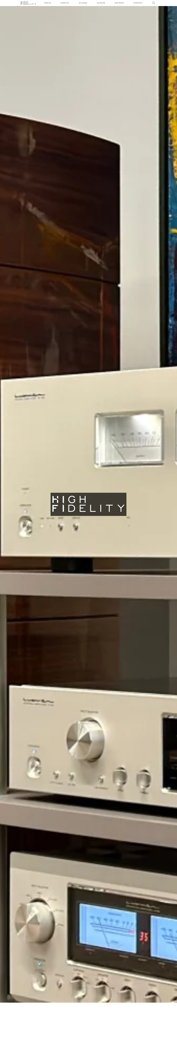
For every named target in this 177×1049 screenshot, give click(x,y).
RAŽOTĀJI (65, 3)
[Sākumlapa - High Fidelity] (28, 3)
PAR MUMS (119, 3)
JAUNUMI (101, 3)
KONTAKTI (138, 3)
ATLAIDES (83, 3)
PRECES (47, 3)
